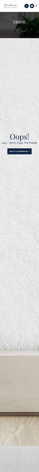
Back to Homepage (19, 151)
